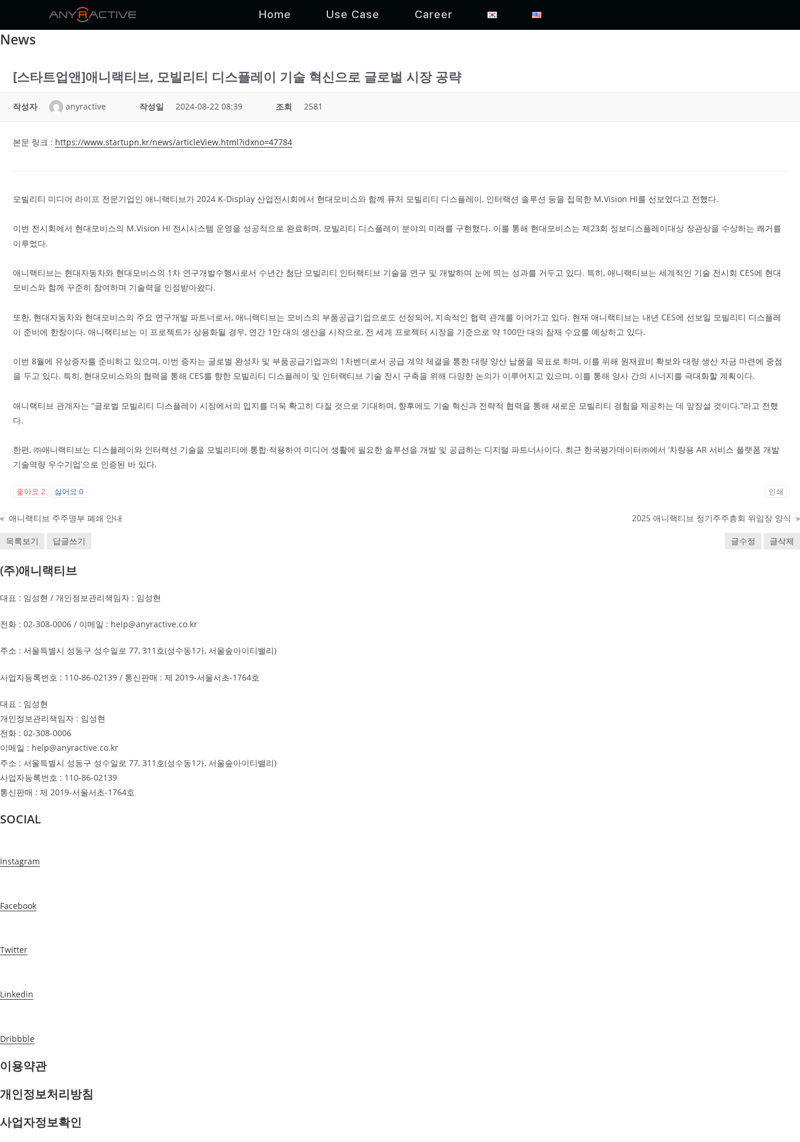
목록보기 (22, 540)
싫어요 (68, 491)
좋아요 (30, 491)
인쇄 (776, 491)
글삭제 (782, 540)
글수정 (743, 540)
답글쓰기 (69, 540)
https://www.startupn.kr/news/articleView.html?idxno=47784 (173, 142)
